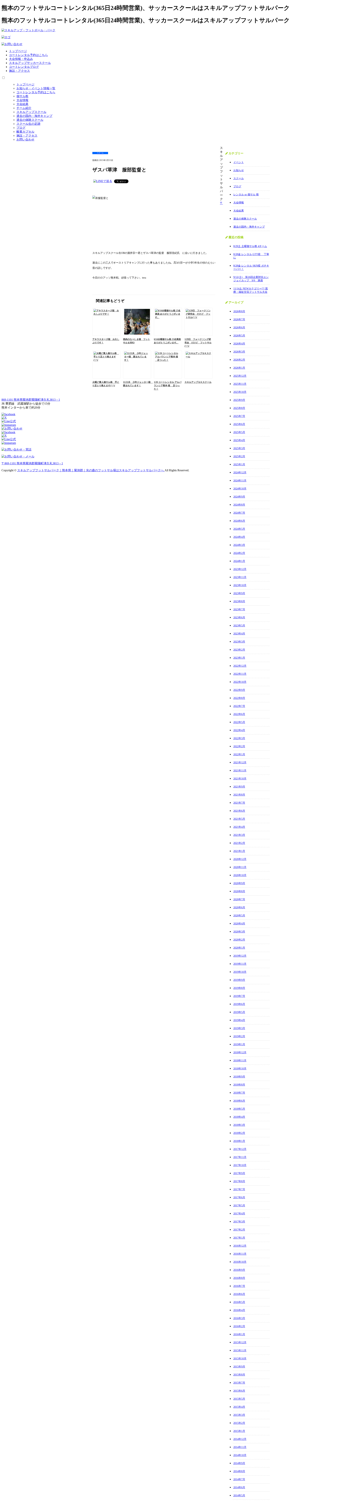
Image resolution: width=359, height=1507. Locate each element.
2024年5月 (239, 528)
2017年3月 (239, 1221)
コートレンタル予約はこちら (28, 55)
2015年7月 (239, 1382)
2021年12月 (239, 762)
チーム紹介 (23, 108)
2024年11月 (239, 480)
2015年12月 (239, 1342)
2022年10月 (239, 682)
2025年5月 (239, 432)
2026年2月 (239, 359)
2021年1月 (239, 851)
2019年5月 (239, 1012)
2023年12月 (239, 569)
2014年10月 (239, 1455)
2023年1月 (239, 657)
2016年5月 (239, 1302)
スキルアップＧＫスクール (198, 382)
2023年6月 (239, 617)
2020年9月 (239, 883)
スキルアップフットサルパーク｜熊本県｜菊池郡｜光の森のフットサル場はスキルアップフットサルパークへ (91, 470)
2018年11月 (239, 1060)
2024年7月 (239, 512)
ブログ (20, 127)
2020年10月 (239, 875)
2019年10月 (239, 972)
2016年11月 (239, 1253)
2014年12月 (239, 1439)
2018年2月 (239, 1133)
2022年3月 (239, 738)
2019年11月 (239, 963)
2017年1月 (239, 1237)
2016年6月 (239, 1294)
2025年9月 (239, 400)
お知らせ (238, 170)
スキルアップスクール (31, 112)
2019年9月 (239, 980)
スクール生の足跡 (28, 123)
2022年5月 (239, 722)
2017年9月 (239, 1173)
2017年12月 (239, 1149)
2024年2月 (239, 553)
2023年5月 (239, 625)
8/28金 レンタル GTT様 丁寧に (251, 256)
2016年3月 (239, 1318)
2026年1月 (239, 367)
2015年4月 (239, 1406)
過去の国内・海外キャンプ (34, 115)
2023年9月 (239, 593)
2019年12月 (239, 955)
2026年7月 (239, 319)
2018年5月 (239, 1108)
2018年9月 (239, 1076)
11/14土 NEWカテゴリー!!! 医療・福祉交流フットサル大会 (250, 290)
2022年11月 (239, 673)
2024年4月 (239, 537)
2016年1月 (239, 1334)
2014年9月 (239, 1463)
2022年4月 (239, 730)
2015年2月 (239, 1423)
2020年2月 (239, 939)
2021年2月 (239, 843)
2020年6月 (239, 907)
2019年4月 (239, 1020)
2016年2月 (239, 1326)
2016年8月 (239, 1278)
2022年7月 (239, 706)
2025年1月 (239, 464)
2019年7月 (239, 996)
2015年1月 (239, 1431)
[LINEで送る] (102, 181)
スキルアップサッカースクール (30, 62)
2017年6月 (239, 1197)
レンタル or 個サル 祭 (246, 194)
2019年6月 (239, 1004)
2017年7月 (239, 1189)
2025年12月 (239, 375)
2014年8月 (239, 1471)
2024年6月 (239, 520)
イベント (238, 162)
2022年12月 (239, 665)
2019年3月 (239, 1028)
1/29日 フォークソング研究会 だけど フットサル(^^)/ (198, 342)
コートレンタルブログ (24, 66)
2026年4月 (239, 343)
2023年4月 (239, 633)
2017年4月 (239, 1213)
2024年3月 (239, 545)
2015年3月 (239, 1415)
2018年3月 (239, 1125)
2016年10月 (239, 1261)
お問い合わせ (25, 139)
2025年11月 (239, 384)
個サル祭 (22, 96)
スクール (238, 178)
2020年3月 (239, 931)
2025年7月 (239, 416)
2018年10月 (239, 1068)
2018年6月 (239, 1100)
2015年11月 (239, 1350)
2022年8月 (239, 698)
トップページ (18, 51)
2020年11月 (239, 867)
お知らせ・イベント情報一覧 (35, 88)
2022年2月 (239, 746)
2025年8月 (239, 408)
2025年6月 (239, 424)
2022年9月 (239, 690)
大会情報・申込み (21, 59)
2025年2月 (239, 456)
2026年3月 (239, 351)
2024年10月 (239, 488)
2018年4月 (239, 1116)
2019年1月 (239, 1044)
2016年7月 (239, 1286)
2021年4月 (239, 827)
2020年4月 (239, 923)
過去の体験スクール (29, 119)
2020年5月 (239, 915)
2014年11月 (239, 1447)
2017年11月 (239, 1157)
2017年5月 (239, 1205)
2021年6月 (239, 810)
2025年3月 (239, 448)
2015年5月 (239, 1398)
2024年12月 (239, 472)
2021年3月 (239, 835)
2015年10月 (239, 1358)
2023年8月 (239, 601)
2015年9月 (239, 1366)
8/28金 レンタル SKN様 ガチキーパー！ (251, 267)
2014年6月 (239, 1487)
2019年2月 (239, 1036)
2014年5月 (239, 1495)
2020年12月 (239, 859)
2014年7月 (239, 1479)
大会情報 (22, 100)
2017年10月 (239, 1165)
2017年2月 (239, 1229)
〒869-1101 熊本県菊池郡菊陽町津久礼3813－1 (32, 463)
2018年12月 (239, 1052)
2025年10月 (239, 392)
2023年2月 (239, 649)
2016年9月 (239, 1270)
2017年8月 (239, 1181)
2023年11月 (239, 577)
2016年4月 (239, 1310)
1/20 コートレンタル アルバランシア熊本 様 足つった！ (167, 385)
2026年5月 (239, 335)
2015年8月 (239, 1374)
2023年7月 (239, 609)
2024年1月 (239, 561)
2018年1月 (239, 1141)
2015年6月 (239, 1390)
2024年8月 (239, 504)
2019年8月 (239, 988)
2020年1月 (239, 947)
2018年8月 (239, 1084)
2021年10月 (239, 778)
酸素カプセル (25, 131)
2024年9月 (239, 496)
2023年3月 (239, 641)
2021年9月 (239, 786)
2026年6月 (239, 327)
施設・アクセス (19, 70)
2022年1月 (239, 754)
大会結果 (22, 104)
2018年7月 (239, 1092)
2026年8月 (239, 311)
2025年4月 (239, 440)
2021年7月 (239, 802)
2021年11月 (239, 770)
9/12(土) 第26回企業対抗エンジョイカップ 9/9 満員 (251, 279)
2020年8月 (239, 891)
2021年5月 (239, 818)
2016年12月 (239, 1245)
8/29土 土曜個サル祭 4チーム (250, 246)
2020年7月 (239, 899)
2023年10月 (239, 585)
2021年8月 (239, 794)
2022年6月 (239, 714)
